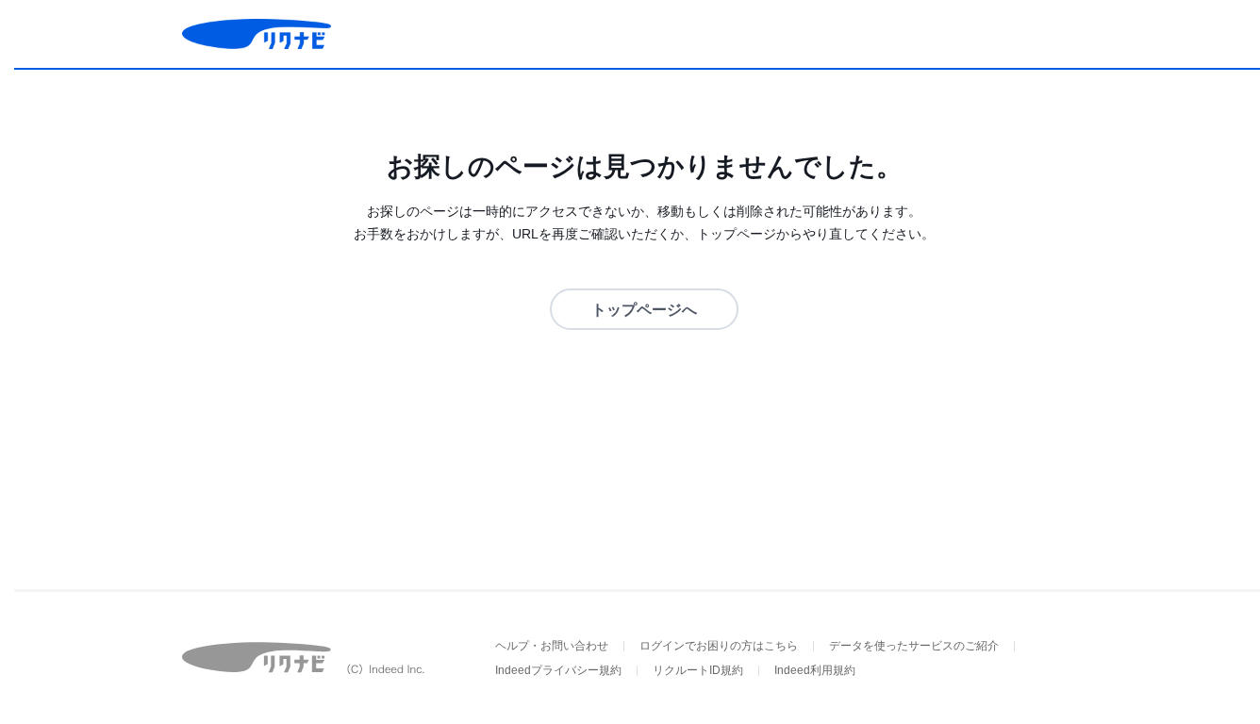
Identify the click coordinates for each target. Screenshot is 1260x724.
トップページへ (644, 310)
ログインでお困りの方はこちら (718, 645)
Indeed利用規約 (814, 670)
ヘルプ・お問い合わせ (551, 645)
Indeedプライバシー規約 (558, 670)
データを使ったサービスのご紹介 (914, 645)
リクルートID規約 (698, 670)
